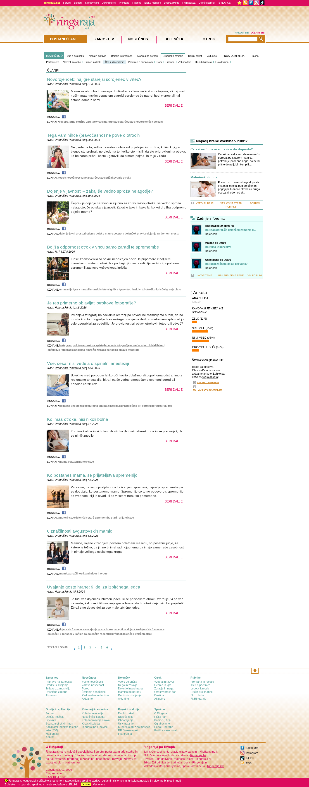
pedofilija (112, 350)
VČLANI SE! (258, 32)
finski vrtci (138, 289)
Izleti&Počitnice (152, 2)
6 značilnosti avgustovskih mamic (79, 531)
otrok (62, 177)
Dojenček (211, 234)
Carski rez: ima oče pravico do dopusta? (221, 149)
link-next (111, 649)
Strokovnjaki (92, 2)
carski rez (165, 405)
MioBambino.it (208, 751)
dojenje (64, 233)
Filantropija (125, 733)
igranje (169, 289)
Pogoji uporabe (163, 727)
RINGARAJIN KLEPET (234, 56)
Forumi (67, 2)
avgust (104, 573)
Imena (255, 56)
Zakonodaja (184, 62)
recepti (104, 634)
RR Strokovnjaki (128, 730)
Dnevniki (51, 720)
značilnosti (77, 573)
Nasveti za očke (72, 62)
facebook (110, 345)
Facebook (252, 747)
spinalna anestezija (71, 405)
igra (121, 289)
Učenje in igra (162, 685)
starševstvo (127, 121)
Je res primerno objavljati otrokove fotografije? (91, 303)
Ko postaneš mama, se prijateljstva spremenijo (92, 475)
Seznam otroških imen (59, 723)
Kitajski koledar (91, 723)
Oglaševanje (162, 723)
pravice (142, 233)
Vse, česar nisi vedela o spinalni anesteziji (88, 363)
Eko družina (221, 62)
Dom (159, 62)
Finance (136, 2)
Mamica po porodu (147, 56)
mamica (64, 573)
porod (155, 405)
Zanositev (104, 39)
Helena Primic (63, 307)
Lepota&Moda (171, 2)
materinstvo (111, 121)
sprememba (102, 517)
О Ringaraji (161, 713)
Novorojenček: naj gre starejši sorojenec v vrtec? (94, 79)
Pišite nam (160, 716)
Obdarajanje (125, 720)
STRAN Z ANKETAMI (208, 382)
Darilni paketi (109, 2)
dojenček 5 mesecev (72, 629)
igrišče (113, 289)
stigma (90, 233)
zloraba (101, 350)
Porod (85, 688)
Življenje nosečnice (94, 692)
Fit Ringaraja (198, 698)
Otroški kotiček (207, 2)
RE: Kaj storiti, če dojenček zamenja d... (230, 230)
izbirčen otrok (143, 634)
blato (178, 289)
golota (77, 345)
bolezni (158, 121)
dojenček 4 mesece (151, 629)
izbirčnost (115, 634)
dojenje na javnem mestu (163, 233)
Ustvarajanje (126, 723)
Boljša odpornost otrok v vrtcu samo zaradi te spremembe (103, 247)
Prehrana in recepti (202, 681)
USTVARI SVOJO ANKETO (207, 390)
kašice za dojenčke (87, 634)
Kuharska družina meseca (134, 727)
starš (91, 517)
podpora (119, 233)
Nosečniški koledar (93, 716)
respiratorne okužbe (72, 121)
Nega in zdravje (97, 56)
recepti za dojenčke (126, 629)
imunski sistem (99, 289)
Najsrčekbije (125, 716)
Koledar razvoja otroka (96, 720)
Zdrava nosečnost (93, 685)
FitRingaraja (188, 2)
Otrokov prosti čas (165, 692)
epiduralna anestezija (98, 405)
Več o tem (99, 784)
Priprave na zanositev (59, 681)
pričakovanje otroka (118, 177)
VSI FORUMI (254, 275)
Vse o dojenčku (75, 56)
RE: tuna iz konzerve (218, 247)
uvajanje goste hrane (99, 629)
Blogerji (78, 2)
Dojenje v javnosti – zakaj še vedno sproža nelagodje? (100, 191)
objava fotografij (129, 350)
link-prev (74, 649)
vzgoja (85, 177)
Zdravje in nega (164, 688)
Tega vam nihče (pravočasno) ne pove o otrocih (93, 135)
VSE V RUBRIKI (205, 203)
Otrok (209, 39)
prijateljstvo (126, 517)
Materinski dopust (204, 177)
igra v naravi (81, 289)
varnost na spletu (92, 345)
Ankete (50, 737)
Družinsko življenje (173, 56)
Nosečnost (139, 39)
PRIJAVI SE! (242, 32)
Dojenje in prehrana (121, 56)
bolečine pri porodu (138, 405)
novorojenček (144, 121)
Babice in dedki (93, 62)
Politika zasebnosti (165, 730)
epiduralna (119, 405)
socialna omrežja (85, 350)
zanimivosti (91, 573)
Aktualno (212, 56)
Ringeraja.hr (203, 759)
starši (114, 517)
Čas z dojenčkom (114, 62)
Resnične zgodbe (56, 692)
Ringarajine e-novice (95, 727)
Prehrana (124, 2)
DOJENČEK (53, 55)
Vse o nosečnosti (92, 681)
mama (63, 461)
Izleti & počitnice (200, 685)
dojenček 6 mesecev (61, 634)
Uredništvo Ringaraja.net (70, 84)
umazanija (65, 289)
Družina (159, 695)
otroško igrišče (155, 289)
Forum (50, 713)
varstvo (91, 121)
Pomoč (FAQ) (162, 720)
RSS (249, 763)
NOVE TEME (204, 275)
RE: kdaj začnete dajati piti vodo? (226, 264)
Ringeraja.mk (215, 766)
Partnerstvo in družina (95, 695)
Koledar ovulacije (92, 713)
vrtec (99, 121)
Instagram (65, 345)
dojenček (130, 233)
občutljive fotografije (61, 350)
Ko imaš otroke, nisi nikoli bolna (77, 419)
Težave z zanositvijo (58, 688)
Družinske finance (201, 692)
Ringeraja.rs (199, 762)
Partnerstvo (52, 62)
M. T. (57, 251)
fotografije (123, 345)
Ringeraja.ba (198, 755)
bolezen (73, 461)
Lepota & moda (199, 688)
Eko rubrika (197, 695)
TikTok (250, 758)
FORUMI (255, 203)
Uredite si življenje (57, 685)
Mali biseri (157, 345)
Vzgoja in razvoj (164, 681)
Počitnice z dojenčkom (140, 62)
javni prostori (77, 233)
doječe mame (104, 233)
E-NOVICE (225, 2)
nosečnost (73, 177)
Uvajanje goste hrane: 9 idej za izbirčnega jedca (93, 587)
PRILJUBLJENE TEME (231, 275)
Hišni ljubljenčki (203, 62)
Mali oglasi (52, 733)
